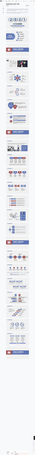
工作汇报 (7, 5)
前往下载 (28, 5)
